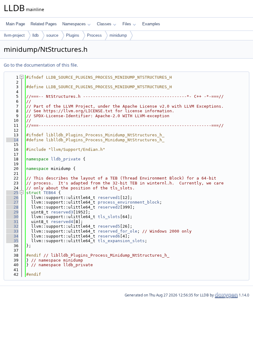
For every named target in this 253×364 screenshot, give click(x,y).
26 (12, 197)
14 (12, 140)
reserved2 (109, 207)
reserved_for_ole (117, 231)
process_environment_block (129, 202)
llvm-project (14, 35)
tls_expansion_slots (121, 240)
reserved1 (109, 197)
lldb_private (66, 159)
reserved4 (62, 221)
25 (12, 192)
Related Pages (44, 24)
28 (12, 207)
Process (94, 35)
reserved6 (109, 236)
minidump (118, 35)
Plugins (72, 35)
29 (12, 212)
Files (126, 24)
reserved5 (109, 226)
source (52, 35)
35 (12, 240)
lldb (35, 35)
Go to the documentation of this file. (41, 65)
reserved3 (62, 212)
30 (12, 216)
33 (12, 231)
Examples (151, 24)
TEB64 (50, 192)
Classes (104, 24)
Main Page (15, 24)
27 (12, 202)
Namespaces (74, 24)
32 (12, 226)
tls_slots (109, 216)
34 (12, 236)
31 (12, 221)
